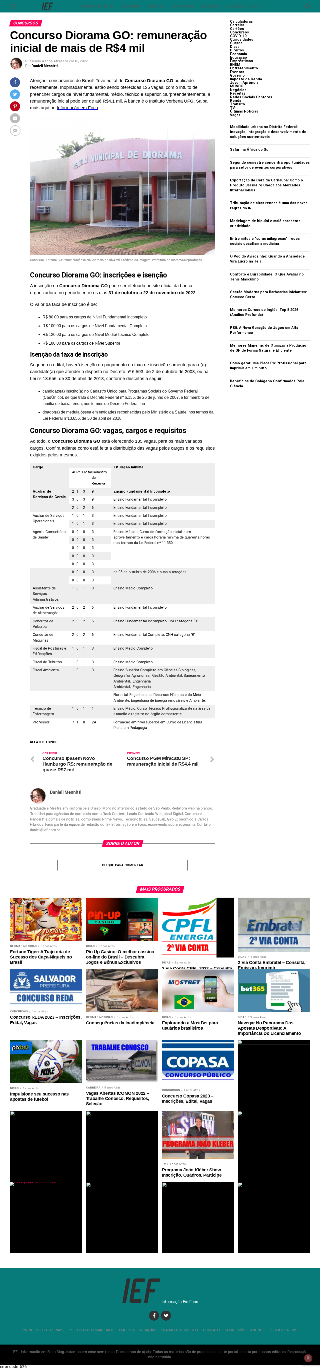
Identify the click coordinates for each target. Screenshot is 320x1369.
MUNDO (237, 86)
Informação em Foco (77, 107)
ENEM (235, 65)
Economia (129, 6)
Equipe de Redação (137, 1330)
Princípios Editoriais (43, 1330)
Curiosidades (241, 39)
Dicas (235, 47)
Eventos (237, 72)
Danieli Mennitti (45, 66)
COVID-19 (238, 36)
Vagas (235, 115)
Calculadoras (241, 21)
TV (232, 108)
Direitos (237, 50)
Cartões (237, 29)
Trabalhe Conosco (179, 1330)
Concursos (183, 6)
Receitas (238, 93)
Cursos (236, 43)
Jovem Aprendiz (244, 83)
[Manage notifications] (308, 1358)
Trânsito (237, 104)
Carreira (155, 6)
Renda (235, 101)
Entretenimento (243, 6)
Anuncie (258, 1330)
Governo (237, 75)
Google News (284, 1330)
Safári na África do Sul (250, 149)
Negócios (238, 90)
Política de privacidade (91, 1330)
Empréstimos (241, 61)
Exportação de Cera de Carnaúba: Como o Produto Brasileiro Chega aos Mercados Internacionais (266, 185)
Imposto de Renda (246, 79)
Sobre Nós (235, 1330)
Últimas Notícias (96, 6)
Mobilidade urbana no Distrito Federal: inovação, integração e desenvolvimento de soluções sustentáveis (268, 132)
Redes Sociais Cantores (251, 97)
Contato (211, 1330)
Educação (210, 6)
